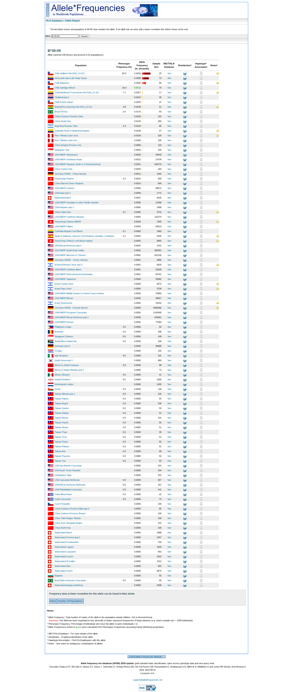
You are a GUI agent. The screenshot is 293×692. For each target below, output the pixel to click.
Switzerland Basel (63, 532)
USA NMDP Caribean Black (68, 269)
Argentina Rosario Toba (66, 126)
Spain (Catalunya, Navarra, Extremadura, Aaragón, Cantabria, (84, 236)
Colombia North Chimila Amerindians (72, 131)
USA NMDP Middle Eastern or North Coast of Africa (79, 293)
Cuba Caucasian (63, 499)
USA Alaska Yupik (63, 475)
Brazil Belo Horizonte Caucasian (70, 580)
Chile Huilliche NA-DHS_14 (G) (70, 73)
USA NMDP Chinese (64, 188)
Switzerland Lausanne (65, 551)
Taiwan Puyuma (62, 456)
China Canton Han (63, 169)
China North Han (63, 528)
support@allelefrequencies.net (147, 680)
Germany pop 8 (62, 346)
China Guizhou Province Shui (69, 116)
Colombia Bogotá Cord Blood (68, 231)
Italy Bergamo (61, 355)
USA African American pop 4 (68, 245)
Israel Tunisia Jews (64, 284)
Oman (58, 389)
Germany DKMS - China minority (70, 174)
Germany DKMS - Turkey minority (71, 260)
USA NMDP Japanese (65, 279)
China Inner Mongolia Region (68, 523)
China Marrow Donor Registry (69, 183)
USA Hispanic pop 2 (64, 207)
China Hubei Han (63, 212)
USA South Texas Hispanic (68, 470)
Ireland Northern (62, 379)
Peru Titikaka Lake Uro (66, 140)
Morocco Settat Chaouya (67, 365)
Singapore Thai (62, 150)
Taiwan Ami (60, 451)
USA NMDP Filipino (64, 226)
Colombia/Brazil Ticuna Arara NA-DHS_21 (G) (77, 92)
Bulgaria (58, 575)
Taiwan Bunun (61, 418)
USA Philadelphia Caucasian (68, 489)
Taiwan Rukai (61, 441)
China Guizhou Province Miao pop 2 (72, 508)
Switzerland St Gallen (65, 561)
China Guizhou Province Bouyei (70, 513)
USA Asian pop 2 (63, 193)
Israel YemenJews (63, 303)
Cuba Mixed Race (63, 494)
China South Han (63, 121)
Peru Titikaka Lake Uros (66, 135)
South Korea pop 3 (64, 360)
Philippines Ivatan (63, 327)
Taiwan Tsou (61, 437)
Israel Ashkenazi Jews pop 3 (68, 264)
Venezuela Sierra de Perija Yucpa (71, 78)
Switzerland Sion (63, 566)
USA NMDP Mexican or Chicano (70, 255)
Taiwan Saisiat (61, 413)
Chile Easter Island (64, 102)
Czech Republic (62, 504)
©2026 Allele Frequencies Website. (146, 657)
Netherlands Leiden (64, 384)
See (169, 73)
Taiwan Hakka (61, 398)
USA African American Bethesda (70, 485)
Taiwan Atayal (61, 403)
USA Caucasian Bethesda (67, 480)
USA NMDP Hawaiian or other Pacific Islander (77, 202)
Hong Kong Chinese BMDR (68, 221)
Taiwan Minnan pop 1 (65, 394)
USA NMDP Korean (64, 322)
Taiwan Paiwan (62, 446)
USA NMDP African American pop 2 (71, 317)
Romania (59, 331)
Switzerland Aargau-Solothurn (69, 585)
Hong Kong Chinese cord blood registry (74, 241)
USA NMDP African (64, 298)
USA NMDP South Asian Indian (69, 250)
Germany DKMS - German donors (71, 308)
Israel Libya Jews (63, 288)
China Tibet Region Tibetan (68, 518)
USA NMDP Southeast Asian (68, 159)
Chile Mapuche (62, 83)
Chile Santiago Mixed (65, 87)
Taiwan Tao (60, 461)
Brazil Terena (61, 111)
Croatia (58, 351)
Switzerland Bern (63, 198)
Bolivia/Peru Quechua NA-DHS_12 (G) (73, 107)
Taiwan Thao (61, 432)
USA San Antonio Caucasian (68, 465)
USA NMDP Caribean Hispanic (69, 217)
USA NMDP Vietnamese (66, 154)
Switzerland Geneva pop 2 (67, 537)
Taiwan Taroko (62, 408)
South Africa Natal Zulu (66, 341)
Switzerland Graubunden (67, 542)
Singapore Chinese (64, 336)
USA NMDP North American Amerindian (73, 274)
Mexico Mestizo (62, 375)
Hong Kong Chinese (64, 178)
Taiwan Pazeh (61, 422)
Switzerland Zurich (64, 571)
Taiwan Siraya (61, 427)
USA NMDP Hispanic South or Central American (78, 164)
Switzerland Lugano (64, 547)
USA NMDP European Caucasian (71, 312)
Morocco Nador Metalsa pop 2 (69, 370)
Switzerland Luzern (64, 556)
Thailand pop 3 (62, 97)
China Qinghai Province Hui (68, 145)
